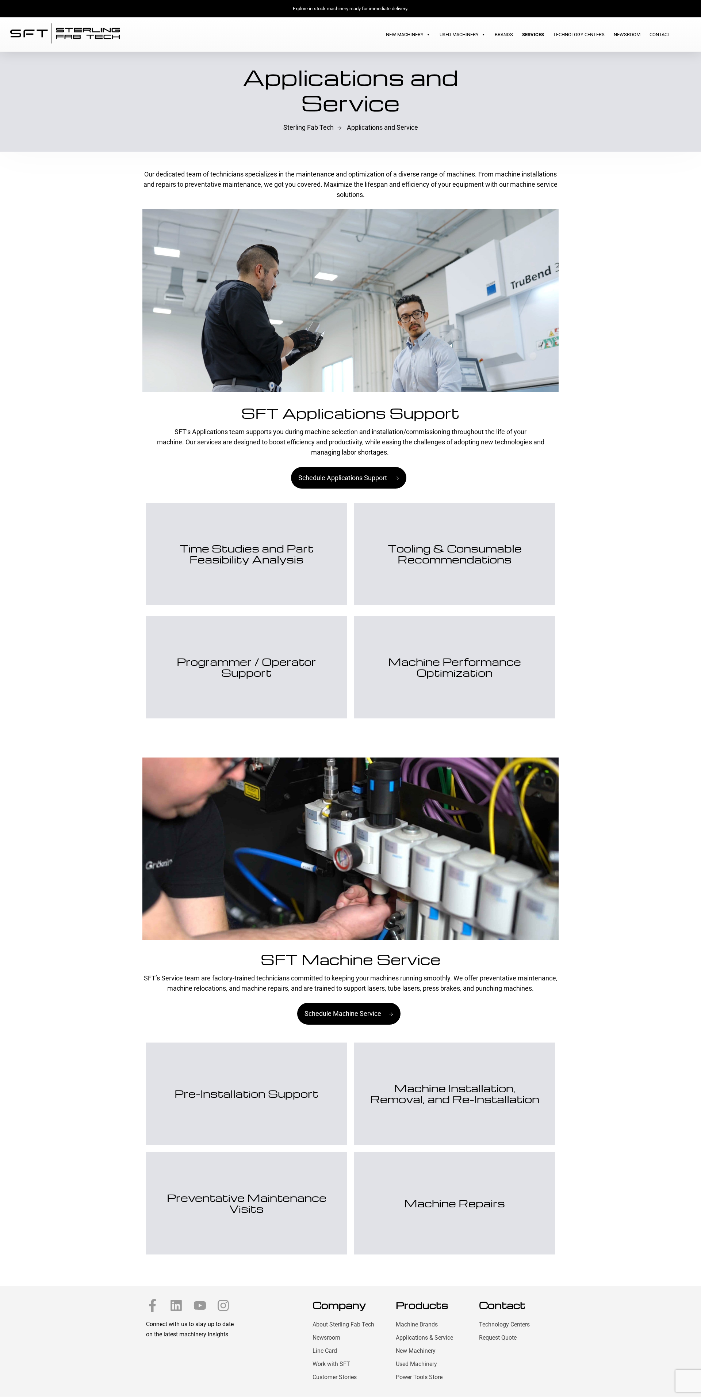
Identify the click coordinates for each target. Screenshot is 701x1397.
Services (533, 34)
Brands (504, 34)
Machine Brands (417, 1324)
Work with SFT (331, 1363)
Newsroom (627, 34)
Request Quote (498, 1337)
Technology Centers (579, 34)
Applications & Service (424, 1337)
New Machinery (405, 34)
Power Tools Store (419, 1377)
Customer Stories (335, 1377)
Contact (660, 34)
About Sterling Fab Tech (343, 1324)
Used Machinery (459, 34)
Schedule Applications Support (342, 478)
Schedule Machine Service (342, 1013)
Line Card (325, 1350)
